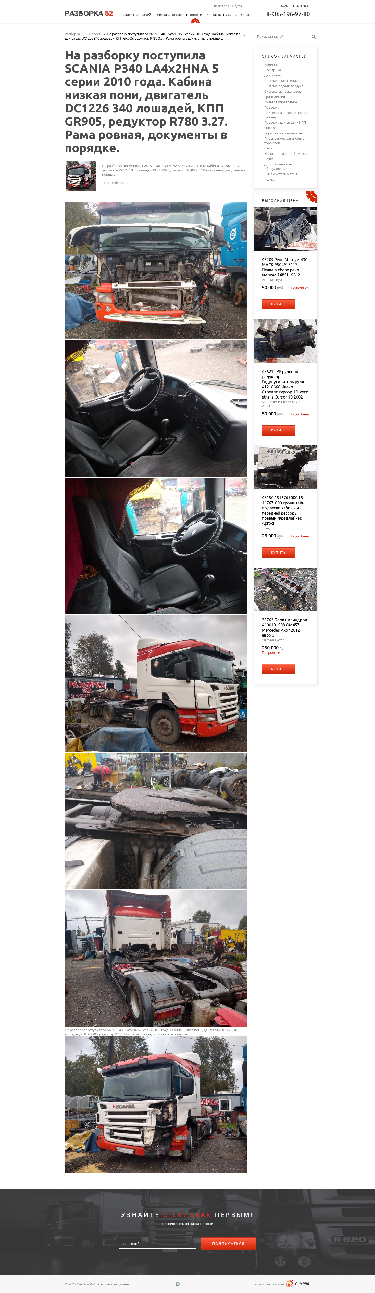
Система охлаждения (281, 81)
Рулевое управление (280, 102)
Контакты (214, 14)
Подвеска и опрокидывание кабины (286, 115)
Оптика (270, 128)
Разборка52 (86, 1284)
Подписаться (228, 1243)
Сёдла (268, 159)
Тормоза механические (283, 133)
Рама (268, 148)
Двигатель (272, 75)
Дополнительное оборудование (278, 166)
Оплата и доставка (169, 14)
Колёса (269, 179)
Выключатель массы (280, 174)
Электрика (272, 70)
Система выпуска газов (282, 91)
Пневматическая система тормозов (284, 140)
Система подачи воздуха (283, 86)
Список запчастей (137, 14)
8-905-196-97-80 (288, 14)
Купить (278, 304)
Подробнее (300, 288)
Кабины (270, 64)
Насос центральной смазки (286, 153)
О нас (245, 14)
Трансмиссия (274, 97)
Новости (195, 14)
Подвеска (271, 107)
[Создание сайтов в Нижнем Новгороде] (297, 1286)
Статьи (231, 14)
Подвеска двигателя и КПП (285, 122)
